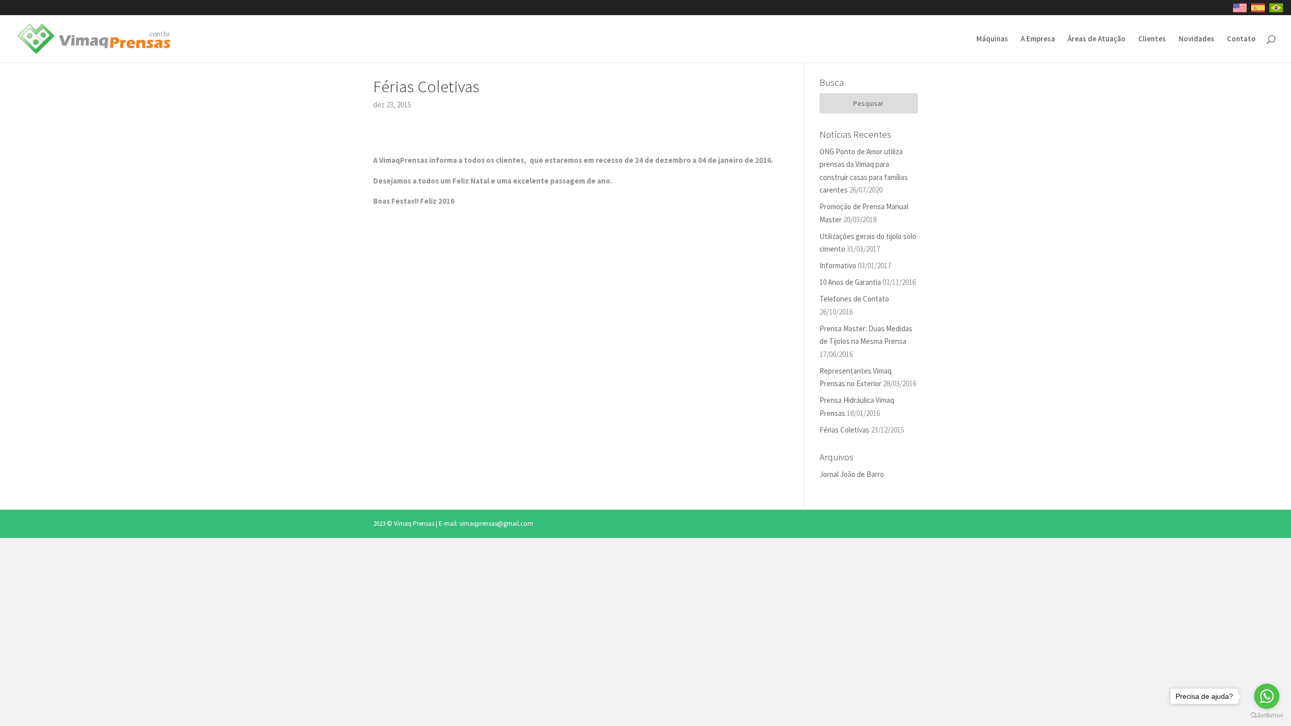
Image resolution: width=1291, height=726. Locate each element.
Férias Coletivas (844, 430)
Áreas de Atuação (1097, 39)
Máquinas (992, 39)
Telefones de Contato (854, 299)
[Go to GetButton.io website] (1267, 715)
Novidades (1196, 39)
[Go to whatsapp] (1266, 696)
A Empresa (1038, 39)
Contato (1241, 39)
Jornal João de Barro (851, 474)
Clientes (1152, 39)
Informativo (837, 265)
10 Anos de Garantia (850, 282)
